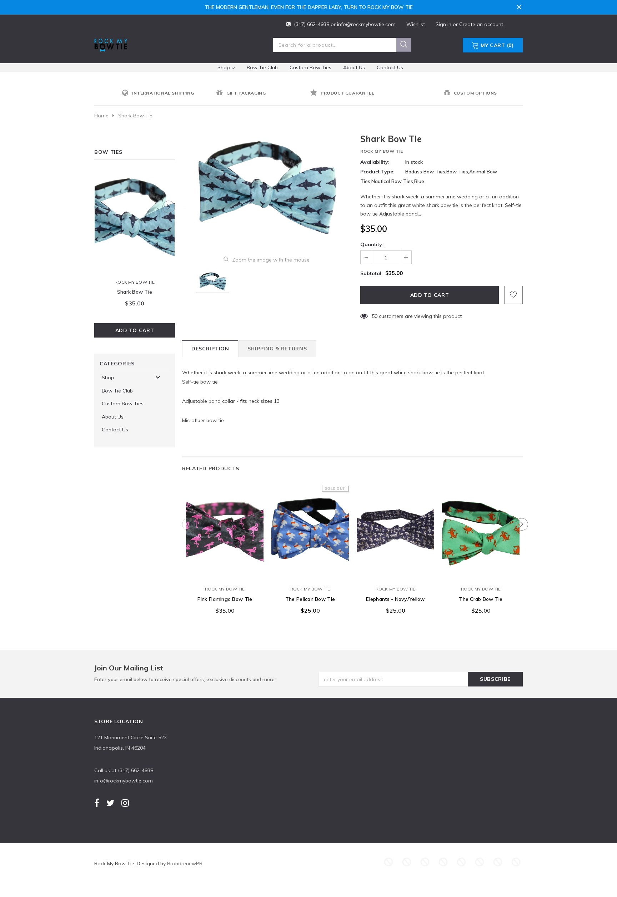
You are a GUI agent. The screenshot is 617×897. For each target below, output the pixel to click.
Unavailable (310, 574)
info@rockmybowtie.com (366, 24)
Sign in (444, 24)
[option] (167, 93)
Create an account (481, 24)
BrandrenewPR (184, 863)
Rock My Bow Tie (135, 282)
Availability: (375, 162)
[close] (519, 7)
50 (374, 316)
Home (101, 115)
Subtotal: (371, 273)
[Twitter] (110, 803)
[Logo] (110, 43)
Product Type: (377, 171)
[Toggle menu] (157, 377)
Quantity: (371, 244)
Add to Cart (134, 330)
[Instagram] (125, 803)
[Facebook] (96, 803)
